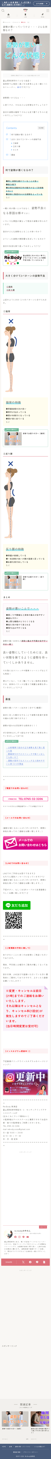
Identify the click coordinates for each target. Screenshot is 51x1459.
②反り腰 (16, 146)
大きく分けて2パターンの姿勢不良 (26, 139)
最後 (13, 154)
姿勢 (24, 22)
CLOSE (41, 128)
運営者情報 (16, 1452)
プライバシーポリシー (30, 1452)
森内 (19, 87)
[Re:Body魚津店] (25, 9)
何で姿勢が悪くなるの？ (21, 134)
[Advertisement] (25, 1170)
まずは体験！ (40, 3)
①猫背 (16, 143)
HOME (4, 1446)
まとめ (16, 149)
